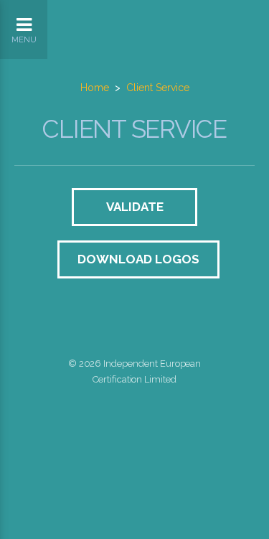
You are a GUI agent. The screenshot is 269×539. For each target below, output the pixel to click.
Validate (135, 207)
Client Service (157, 87)
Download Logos (138, 259)
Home (94, 87)
